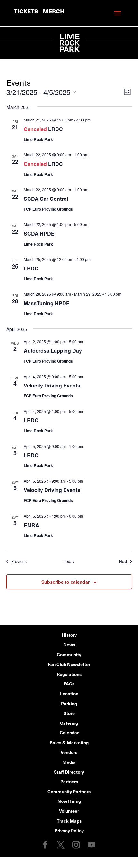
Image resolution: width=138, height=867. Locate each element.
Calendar (69, 732)
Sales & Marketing (69, 742)
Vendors (69, 752)
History (69, 634)
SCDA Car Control (46, 198)
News (69, 644)
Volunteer (69, 811)
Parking (69, 703)
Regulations (69, 674)
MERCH (54, 11)
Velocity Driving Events (52, 385)
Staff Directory (69, 772)
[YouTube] (91, 845)
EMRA (31, 525)
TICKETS (26, 11)
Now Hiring (69, 801)
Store (69, 713)
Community (69, 654)
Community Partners (69, 791)
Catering (69, 723)
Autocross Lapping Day (53, 350)
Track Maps (69, 820)
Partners (69, 781)
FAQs (69, 683)
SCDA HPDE (39, 233)
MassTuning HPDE (47, 303)
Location (69, 693)
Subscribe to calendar (65, 582)
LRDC (55, 129)
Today (69, 561)
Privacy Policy (69, 830)
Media (69, 762)
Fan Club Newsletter (69, 664)
